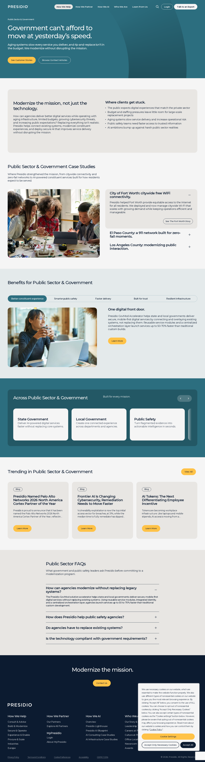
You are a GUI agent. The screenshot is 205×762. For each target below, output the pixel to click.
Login (167, 6)
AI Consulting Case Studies (100, 735)
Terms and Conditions (36, 757)
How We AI (103, 6)
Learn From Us (139, 6)
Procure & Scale (16, 739)
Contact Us (101, 683)
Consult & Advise (17, 722)
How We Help (64, 6)
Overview (91, 722)
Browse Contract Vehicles (54, 60)
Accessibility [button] (84, 757)
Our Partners (54, 722)
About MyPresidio (56, 742)
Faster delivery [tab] (103, 298)
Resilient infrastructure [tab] (178, 298)
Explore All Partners (57, 726)
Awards (129, 748)
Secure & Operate (17, 730)
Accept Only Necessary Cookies (160, 745)
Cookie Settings (168, 736)
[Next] (188, 398)
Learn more (22, 528)
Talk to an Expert (185, 6)
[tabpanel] (102, 337)
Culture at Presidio (135, 735)
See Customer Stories (21, 60)
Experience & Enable (19, 735)
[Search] (157, 6)
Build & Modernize (17, 726)
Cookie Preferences (62, 757)
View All (188, 471)
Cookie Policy (156, 729)
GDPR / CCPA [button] (102, 757)
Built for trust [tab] (141, 298)
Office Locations (134, 739)
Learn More (117, 341)
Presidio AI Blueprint (97, 730)
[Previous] (180, 398)
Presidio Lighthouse (96, 726)
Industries (13, 743)
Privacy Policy (13, 757)
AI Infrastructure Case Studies (102, 739)
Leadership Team (134, 726)
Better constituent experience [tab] (27, 298)
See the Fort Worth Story (178, 221)
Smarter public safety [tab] (65, 298)
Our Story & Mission (135, 722)
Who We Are (120, 6)
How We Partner (84, 6)
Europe (12, 748)
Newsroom (131, 743)
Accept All (188, 745)
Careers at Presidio (135, 730)
